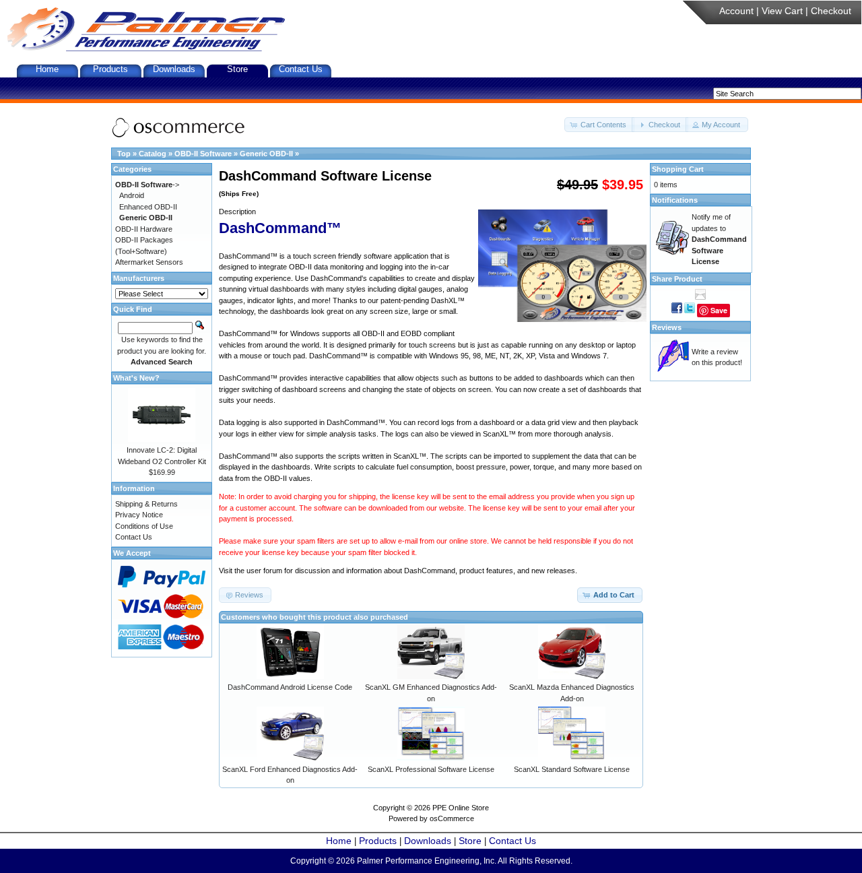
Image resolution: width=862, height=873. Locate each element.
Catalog (152, 154)
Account (736, 10)
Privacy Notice (139, 515)
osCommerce (452, 818)
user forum (264, 571)
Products (110, 69)
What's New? (136, 378)
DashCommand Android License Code (290, 687)
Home (47, 69)
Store (237, 69)
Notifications (675, 200)
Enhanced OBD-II (148, 207)
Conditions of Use (144, 526)
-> (147, 185)
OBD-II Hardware (143, 229)
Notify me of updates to (719, 239)
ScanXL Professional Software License (431, 769)
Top (124, 154)
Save (718, 310)
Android (131, 195)
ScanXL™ (499, 434)
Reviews (667, 327)
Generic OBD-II (266, 154)
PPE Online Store (460, 808)
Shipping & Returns (146, 504)
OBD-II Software (203, 154)
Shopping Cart (678, 169)
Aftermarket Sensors (149, 262)
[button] (599, 125)
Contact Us (301, 69)
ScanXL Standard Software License (572, 769)
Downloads (174, 69)
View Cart (782, 10)
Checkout (831, 10)
